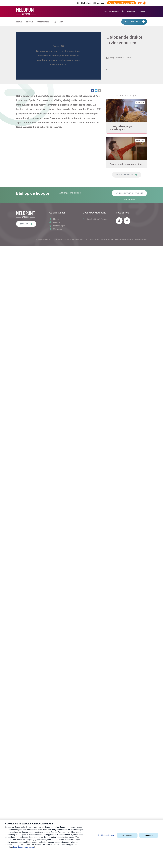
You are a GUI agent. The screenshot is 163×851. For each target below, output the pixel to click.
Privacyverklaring (77, 239)
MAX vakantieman (92, 239)
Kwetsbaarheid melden (123, 239)
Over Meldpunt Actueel (96, 219)
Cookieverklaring (107, 239)
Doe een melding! (132, 22)
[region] (58, 56)
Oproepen (58, 21)
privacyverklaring (129, 199)
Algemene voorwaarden (61, 239)
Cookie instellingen (140, 239)
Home (19, 21)
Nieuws (29, 21)
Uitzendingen (43, 21)
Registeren (131, 11)
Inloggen (142, 11)
